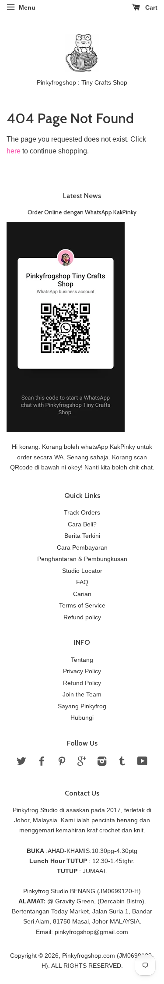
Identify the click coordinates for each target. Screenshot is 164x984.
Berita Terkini (82, 536)
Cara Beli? (82, 524)
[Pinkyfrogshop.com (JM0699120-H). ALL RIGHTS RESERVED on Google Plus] (82, 763)
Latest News (82, 196)
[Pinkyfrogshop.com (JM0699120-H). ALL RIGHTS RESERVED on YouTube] (142, 763)
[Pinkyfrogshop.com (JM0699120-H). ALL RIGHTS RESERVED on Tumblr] (122, 763)
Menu (26, 7)
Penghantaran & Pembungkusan (82, 559)
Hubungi (82, 717)
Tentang (82, 660)
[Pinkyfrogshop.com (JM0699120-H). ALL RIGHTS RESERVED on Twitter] (21, 763)
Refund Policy (82, 683)
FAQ (82, 582)
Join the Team (82, 694)
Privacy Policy (82, 671)
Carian (82, 594)
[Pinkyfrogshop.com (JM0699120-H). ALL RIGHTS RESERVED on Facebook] (41, 763)
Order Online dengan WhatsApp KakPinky (82, 212)
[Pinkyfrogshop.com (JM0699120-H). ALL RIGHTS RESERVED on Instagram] (102, 763)
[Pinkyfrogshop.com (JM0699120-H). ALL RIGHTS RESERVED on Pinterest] (61, 763)
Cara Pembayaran (82, 547)
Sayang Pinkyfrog (82, 706)
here (14, 151)
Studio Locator (82, 571)
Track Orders (82, 512)
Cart (150, 7)
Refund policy (82, 617)
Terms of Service (82, 605)
